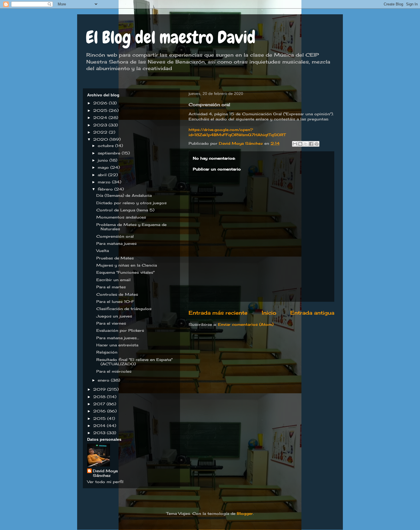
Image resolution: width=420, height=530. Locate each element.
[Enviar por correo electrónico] (295, 144)
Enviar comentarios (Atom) (245, 324)
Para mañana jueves (116, 243)
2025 (101, 110)
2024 (101, 117)
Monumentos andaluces (121, 217)
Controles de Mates (117, 294)
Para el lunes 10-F (115, 301)
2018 (100, 396)
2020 (101, 139)
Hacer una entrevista (117, 345)
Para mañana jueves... (117, 338)
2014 (100, 425)
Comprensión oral (115, 236)
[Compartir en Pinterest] (316, 144)
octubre (106, 145)
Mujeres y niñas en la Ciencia (126, 265)
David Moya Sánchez (105, 473)
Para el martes (111, 287)
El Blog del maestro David (170, 37)
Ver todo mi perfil (105, 481)
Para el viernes (111, 323)
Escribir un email (113, 279)
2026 (101, 103)
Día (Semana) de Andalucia (124, 195)
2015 (100, 418)
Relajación (106, 352)
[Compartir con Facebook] (311, 144)
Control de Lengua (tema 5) (125, 210)
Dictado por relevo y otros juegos (131, 203)
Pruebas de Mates (115, 258)
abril (103, 174)
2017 (100, 404)
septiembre (110, 153)
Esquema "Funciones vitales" (125, 272)
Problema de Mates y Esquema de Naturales (131, 226)
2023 (101, 125)
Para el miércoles (113, 371)
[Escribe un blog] (300, 144)
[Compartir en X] (306, 144)
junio (103, 160)
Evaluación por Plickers (120, 330)
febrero (106, 189)
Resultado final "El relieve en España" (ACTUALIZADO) (134, 361)
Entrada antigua (312, 312)
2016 (100, 411)
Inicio (269, 312)
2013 (100, 432)
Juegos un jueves (114, 316)
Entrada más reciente (218, 312)
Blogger (245, 513)
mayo (104, 167)
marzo (105, 182)
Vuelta (102, 250)
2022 (101, 132)
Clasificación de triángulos (123, 308)
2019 (100, 389)
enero (104, 380)
